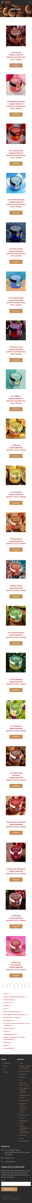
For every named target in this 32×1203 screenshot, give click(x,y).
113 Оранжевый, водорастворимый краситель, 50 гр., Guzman (16, 541)
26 (15, 988)
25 (28, 986)
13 (14, 985)
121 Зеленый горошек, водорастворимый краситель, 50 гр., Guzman (16, 635)
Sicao (6, 1008)
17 (28, 985)
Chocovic (7, 1031)
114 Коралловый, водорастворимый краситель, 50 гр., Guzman (16, 588)
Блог (4, 1069)
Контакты (6, 1072)
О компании (6, 1063)
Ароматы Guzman (10, 1028)
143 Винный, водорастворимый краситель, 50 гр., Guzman (16, 918)
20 (10, 986)
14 (18, 985)
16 (25, 985)
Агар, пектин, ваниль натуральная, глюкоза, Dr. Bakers (23, 1108)
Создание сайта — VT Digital (10, 1199)
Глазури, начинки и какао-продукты (15, 996)
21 (14, 986)
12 (10, 985)
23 (21, 986)
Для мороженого (9, 1020)
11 (7, 985)
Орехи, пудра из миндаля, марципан (15, 1014)
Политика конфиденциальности (11, 1197)
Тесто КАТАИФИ (9, 1048)
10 (3, 985)
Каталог (5, 1066)
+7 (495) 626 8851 (9, 1161)
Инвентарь (7, 1042)
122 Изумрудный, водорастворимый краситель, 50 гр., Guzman (16, 681)
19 (7, 986)
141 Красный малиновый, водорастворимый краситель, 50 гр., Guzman (16, 824)
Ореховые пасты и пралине (12, 1017)
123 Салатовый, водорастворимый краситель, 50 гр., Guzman (16, 728)
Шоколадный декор (10, 1034)
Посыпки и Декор (9, 999)
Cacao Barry (8, 1002)
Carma (6, 994)
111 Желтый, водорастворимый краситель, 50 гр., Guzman (16, 447)
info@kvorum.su (9, 1158)
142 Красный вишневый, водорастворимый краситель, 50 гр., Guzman (16, 871)
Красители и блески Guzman (13, 1011)
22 (18, 986)
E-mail (2, 1180)
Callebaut (7, 1005)
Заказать (15, 65)
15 (21, 985)
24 (25, 986)
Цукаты (6, 1045)
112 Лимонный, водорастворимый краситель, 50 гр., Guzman (16, 494)
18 (3, 986)
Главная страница (12, 12)
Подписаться (9, 1189)
